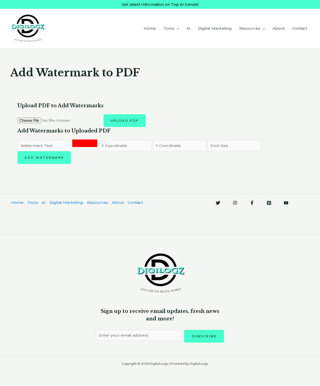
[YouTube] (286, 203)
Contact (300, 28)
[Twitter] (218, 203)
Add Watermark (44, 157)
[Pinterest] (269, 203)
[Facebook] (252, 203)
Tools (169, 28)
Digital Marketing (215, 28)
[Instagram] (235, 203)
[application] (176, 28)
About (278, 28)
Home (150, 28)
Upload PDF (124, 121)
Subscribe (204, 336)
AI (188, 28)
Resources (249, 28)
